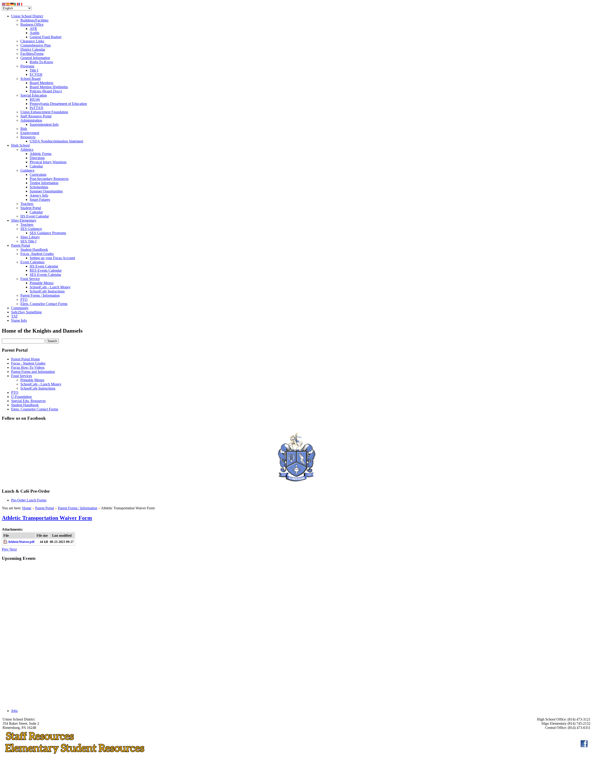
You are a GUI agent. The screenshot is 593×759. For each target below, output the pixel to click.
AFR (33, 29)
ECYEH (36, 74)
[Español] (8, 4)
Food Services (21, 376)
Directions (37, 158)
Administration (31, 120)
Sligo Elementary (23, 220)
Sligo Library (30, 237)
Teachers (26, 204)
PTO (24, 300)
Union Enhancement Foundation (44, 112)
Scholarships (39, 187)
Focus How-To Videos (27, 367)
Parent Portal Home (25, 359)
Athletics (26, 149)
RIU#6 (35, 99)
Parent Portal (20, 245)
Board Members (41, 83)
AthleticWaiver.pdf (21, 542)
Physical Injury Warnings (48, 162)
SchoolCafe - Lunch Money (50, 287)
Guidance (27, 170)
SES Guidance (31, 229)
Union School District (27, 16)
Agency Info (39, 195)
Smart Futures (40, 200)
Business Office (32, 24)
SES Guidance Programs (48, 233)
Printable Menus (42, 283)
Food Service (30, 279)
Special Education (33, 95)
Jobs (14, 711)
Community (19, 308)
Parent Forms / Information (40, 295)
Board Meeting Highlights (49, 87)
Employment (29, 133)
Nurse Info (19, 320)
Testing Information (44, 183)
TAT (14, 316)
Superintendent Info (44, 124)
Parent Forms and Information (33, 372)
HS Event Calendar (34, 216)
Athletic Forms (40, 154)
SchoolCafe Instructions (47, 291)
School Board (30, 79)
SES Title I (28, 241)
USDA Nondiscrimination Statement (56, 141)
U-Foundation (21, 397)
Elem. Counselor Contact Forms (43, 304)
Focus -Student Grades (37, 254)
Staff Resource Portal (35, 116)
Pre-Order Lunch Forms (28, 500)
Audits (34, 33)
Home (26, 508)
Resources (27, 137)
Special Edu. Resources (28, 401)
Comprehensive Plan (35, 45)
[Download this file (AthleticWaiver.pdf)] (5, 542)
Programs (27, 66)
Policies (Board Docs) (46, 91)
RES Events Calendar (46, 270)
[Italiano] (16, 4)
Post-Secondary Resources (49, 179)
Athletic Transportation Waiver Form (47, 518)
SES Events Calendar (45, 275)
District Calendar (32, 49)
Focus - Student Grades (28, 363)
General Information (35, 58)
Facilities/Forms (32, 54)
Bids (23, 129)
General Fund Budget (45, 37)
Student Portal (30, 208)
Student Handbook (34, 250)
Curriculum (38, 174)
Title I (34, 70)
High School (20, 145)
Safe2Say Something (26, 312)
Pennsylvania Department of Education (58, 104)
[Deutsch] (12, 4)
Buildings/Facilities (34, 20)
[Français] (21, 4)
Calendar (36, 166)
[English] (4, 4)
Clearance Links (32, 41)
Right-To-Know (41, 62)
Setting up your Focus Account (52, 258)
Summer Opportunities (46, 191)
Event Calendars (32, 262)
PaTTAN (36, 108)
